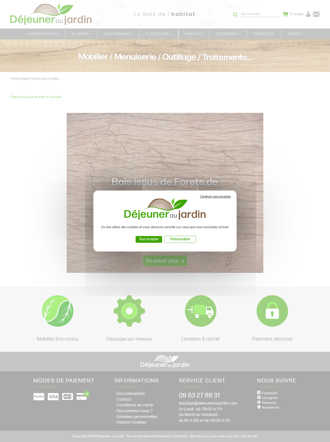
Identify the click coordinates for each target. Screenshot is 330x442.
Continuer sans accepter (215, 197)
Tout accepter (149, 239)
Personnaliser (180, 239)
